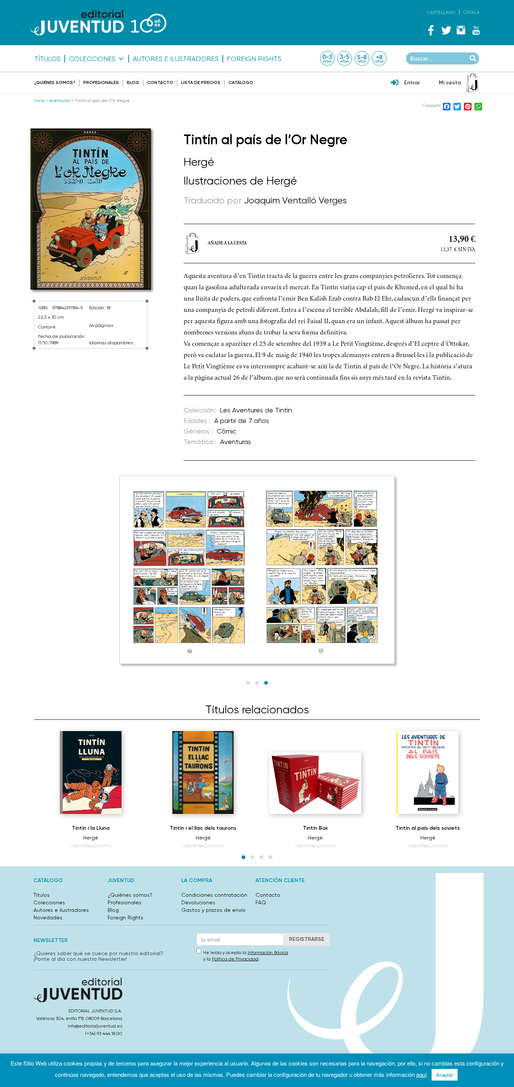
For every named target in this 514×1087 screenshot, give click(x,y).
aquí (421, 1074)
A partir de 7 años (241, 420)
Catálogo (240, 82)
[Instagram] (460, 30)
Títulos (47, 59)
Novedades (47, 917)
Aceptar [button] (444, 1074)
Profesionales (101, 82)
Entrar (412, 82)
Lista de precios (201, 82)
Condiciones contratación (214, 895)
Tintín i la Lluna (90, 828)
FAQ (260, 902)
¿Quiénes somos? (54, 82)
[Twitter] (445, 30)
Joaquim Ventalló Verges (295, 200)
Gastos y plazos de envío (213, 910)
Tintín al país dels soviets (427, 828)
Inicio (39, 100)
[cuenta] (394, 83)
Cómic (226, 431)
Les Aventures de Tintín (256, 410)
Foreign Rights (254, 59)
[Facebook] (430, 30)
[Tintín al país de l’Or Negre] (90, 209)
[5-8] (362, 58)
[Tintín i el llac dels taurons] (203, 772)
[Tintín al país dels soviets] (427, 772)
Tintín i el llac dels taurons (203, 828)
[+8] (379, 58)
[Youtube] (476, 30)
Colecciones (92, 59)
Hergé (199, 161)
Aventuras (59, 100)
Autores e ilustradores (176, 59)
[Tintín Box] (315, 783)
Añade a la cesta (227, 243)
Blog (133, 82)
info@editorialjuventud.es (95, 1026)
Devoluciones (198, 902)
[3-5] (344, 58)
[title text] (98, 23)
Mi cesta (450, 82)
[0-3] (327, 58)
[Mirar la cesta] (472, 82)
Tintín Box (315, 828)
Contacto (160, 82)
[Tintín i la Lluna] (90, 772)
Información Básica (268, 952)
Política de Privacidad (235, 959)
